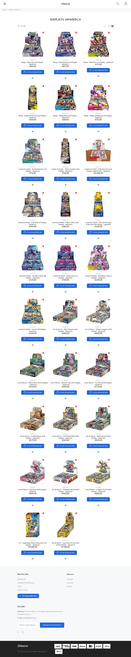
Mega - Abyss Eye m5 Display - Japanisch (32, 63)
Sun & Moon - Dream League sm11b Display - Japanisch (98, 330)
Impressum (22, 579)
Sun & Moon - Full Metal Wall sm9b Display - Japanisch (65, 437)
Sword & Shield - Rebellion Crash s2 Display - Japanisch (98, 277)
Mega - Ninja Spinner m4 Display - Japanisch (65, 63)
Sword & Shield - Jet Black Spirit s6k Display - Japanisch (32, 277)
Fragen (69, 586)
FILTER (23, 26)
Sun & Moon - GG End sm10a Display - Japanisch (98, 383)
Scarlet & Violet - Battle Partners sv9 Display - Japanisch (33, 170)
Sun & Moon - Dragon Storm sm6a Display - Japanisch (98, 490)
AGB (19, 586)
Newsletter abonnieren (52, 625)
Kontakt (70, 579)
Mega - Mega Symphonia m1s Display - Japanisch (98, 116)
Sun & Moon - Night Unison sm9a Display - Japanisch (98, 437)
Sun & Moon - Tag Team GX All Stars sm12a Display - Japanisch (65, 544)
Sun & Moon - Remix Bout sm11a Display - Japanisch (33, 383)
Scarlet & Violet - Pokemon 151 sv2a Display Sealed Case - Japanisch (98, 170)
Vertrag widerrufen (29, 596)
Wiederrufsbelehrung (26, 582)
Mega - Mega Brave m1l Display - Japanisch (65, 116)
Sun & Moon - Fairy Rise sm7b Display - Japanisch (32, 490)
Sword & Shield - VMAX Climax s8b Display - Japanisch (65, 223)
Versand (70, 582)
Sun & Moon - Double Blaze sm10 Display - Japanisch (32, 437)
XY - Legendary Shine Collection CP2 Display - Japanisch (33, 544)
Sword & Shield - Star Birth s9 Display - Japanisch (32, 223)
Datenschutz (23, 590)
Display (33, 60)
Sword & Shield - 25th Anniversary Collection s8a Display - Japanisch (98, 223)
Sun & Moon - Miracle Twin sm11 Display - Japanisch (65, 383)
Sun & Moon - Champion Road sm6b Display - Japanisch (65, 490)
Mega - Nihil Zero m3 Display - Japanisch (98, 62)
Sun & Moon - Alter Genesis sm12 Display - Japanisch (65, 330)
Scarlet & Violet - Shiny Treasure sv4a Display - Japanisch (65, 170)
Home (5, 9)
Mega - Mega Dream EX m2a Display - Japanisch (32, 116)
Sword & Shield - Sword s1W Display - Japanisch (33, 330)
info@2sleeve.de (29, 618)
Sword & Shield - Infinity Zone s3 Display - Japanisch (65, 277)
